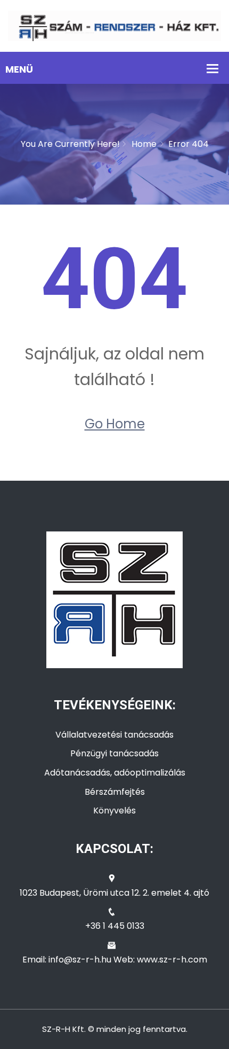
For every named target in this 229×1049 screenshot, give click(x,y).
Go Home (115, 424)
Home (144, 144)
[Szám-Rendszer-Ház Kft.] (114, 25)
